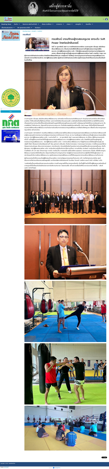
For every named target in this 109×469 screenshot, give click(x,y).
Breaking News (26, 31)
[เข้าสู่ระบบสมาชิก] (106, 19)
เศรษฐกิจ (34, 31)
